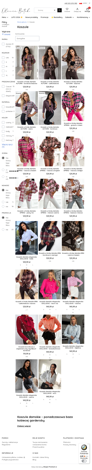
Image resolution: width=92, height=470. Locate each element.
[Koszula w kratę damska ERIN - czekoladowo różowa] (26, 284)
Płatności (67, 442)
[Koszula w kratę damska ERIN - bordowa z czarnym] (50, 236)
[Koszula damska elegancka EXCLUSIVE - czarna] (26, 376)
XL (7, 75)
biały (8, 131)
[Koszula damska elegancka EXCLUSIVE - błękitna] (73, 329)
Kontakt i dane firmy (41, 457)
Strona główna (22, 22)
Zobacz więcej (24, 426)
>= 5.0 (7, 171)
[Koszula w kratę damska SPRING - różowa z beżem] (26, 152)
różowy (9, 136)
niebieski (9, 127)
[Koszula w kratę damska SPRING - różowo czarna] (50, 194)
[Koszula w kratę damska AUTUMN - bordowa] (50, 108)
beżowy (9, 140)
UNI (7, 58)
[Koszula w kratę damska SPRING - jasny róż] (26, 194)
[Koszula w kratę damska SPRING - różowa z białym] (73, 152)
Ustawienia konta (39, 445)
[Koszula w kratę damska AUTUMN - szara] (26, 108)
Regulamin (6, 445)
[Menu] (88, 444)
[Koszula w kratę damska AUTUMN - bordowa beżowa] (26, 63)
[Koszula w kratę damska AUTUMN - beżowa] (73, 63)
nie (7, 206)
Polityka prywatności (10, 460)
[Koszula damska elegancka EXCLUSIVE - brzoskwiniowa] (50, 330)
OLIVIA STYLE (8, 45)
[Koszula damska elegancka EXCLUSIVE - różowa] (73, 284)
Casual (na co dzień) (8, 88)
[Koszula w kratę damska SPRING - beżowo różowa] (73, 194)
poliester (9, 111)
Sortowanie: (20, 34)
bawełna (9, 107)
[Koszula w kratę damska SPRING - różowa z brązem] (50, 152)
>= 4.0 (7, 178)
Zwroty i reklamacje (10, 442)
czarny (8, 122)
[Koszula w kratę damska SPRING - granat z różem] (73, 106)
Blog (34, 460)
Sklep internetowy (43, 467)
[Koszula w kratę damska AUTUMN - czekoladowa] (50, 63)
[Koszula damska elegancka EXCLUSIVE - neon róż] (50, 284)
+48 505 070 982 (70, 3)
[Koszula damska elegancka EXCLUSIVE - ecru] (50, 374)
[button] (59, 10)
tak (7, 202)
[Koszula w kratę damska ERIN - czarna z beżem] (73, 236)
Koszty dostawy (69, 445)
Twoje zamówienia (40, 442)
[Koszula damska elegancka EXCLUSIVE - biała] (26, 238)
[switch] (84, 461)
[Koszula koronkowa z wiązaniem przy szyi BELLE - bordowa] (26, 330)
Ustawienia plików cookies (12, 457)
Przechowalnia (38, 447)
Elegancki (9, 96)
